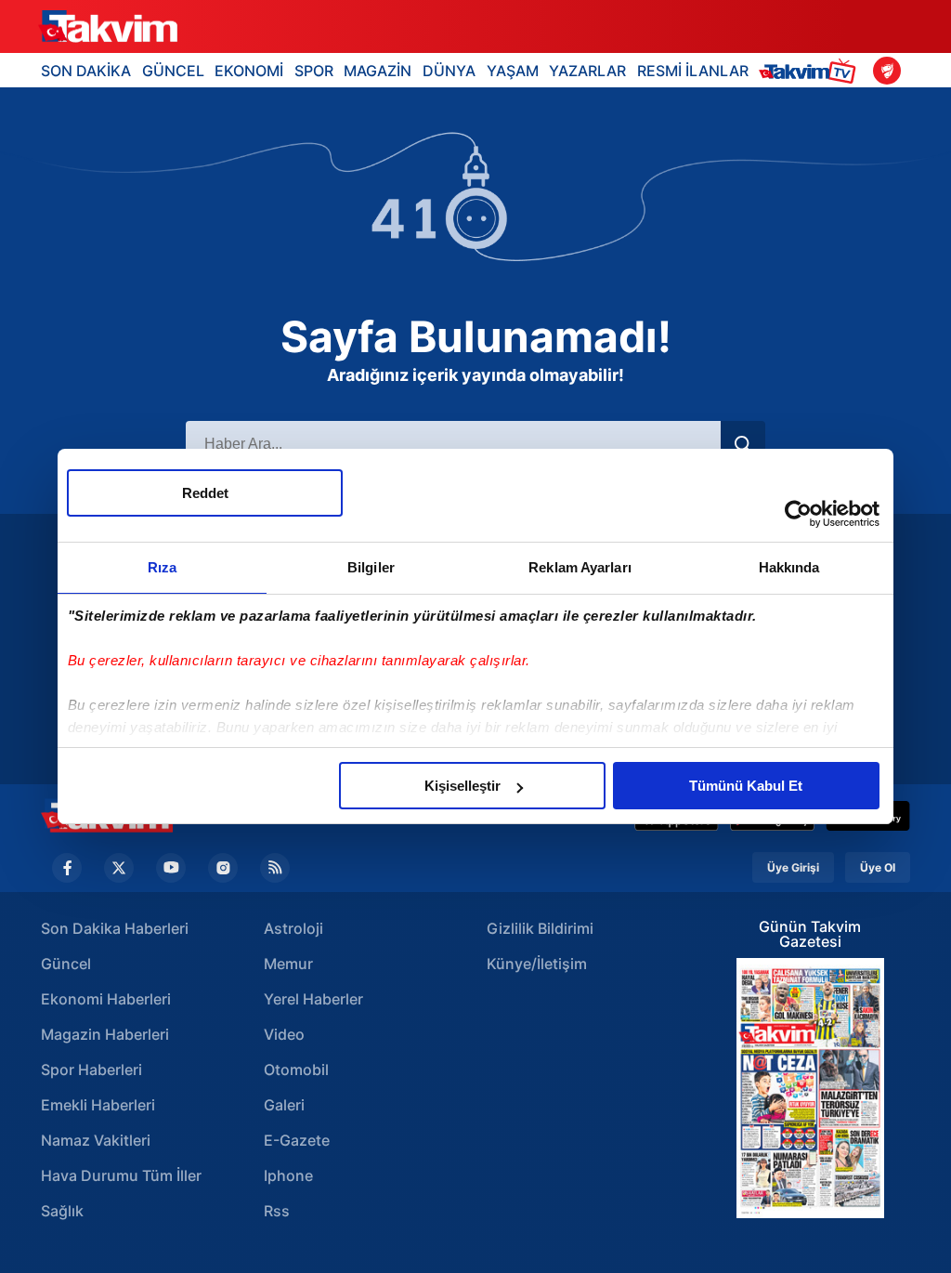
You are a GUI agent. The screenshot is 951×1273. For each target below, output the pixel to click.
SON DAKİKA (86, 70)
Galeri (284, 1105)
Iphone (288, 1175)
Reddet (205, 493)
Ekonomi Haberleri (106, 999)
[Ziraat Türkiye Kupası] (887, 71)
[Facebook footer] (67, 868)
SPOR (313, 70)
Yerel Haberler (313, 999)
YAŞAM (513, 70)
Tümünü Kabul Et (745, 786)
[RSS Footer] (275, 868)
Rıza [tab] (162, 567)
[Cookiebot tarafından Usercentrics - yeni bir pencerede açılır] (798, 514)
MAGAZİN (377, 70)
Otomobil (296, 1069)
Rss (277, 1210)
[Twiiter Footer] (119, 868)
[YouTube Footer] (171, 868)
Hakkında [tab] (789, 567)
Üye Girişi (793, 867)
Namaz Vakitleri (95, 1140)
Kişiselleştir (462, 786)
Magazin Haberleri (105, 1034)
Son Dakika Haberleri (115, 928)
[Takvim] (107, 27)
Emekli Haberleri (98, 1105)
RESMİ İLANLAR (693, 70)
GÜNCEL (173, 70)
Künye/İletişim (537, 963)
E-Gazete (297, 1140)
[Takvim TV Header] (810, 70)
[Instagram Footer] (223, 868)
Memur (288, 963)
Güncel (66, 963)
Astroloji (293, 928)
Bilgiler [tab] (371, 567)
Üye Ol (877, 867)
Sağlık (62, 1210)
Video (284, 1034)
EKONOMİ (249, 70)
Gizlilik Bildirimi (540, 928)
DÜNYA (449, 70)
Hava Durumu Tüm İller (121, 1175)
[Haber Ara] (743, 444)
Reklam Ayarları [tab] (580, 567)
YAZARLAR (587, 70)
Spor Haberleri (91, 1069)
